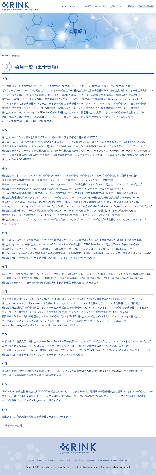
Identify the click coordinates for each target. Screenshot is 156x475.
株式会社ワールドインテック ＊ (54, 416)
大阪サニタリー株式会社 (109, 112)
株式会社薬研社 (10, 371)
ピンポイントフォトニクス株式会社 (104, 307)
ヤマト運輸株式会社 (30, 371)
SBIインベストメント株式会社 (79, 108)
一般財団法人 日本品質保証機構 (20, 278)
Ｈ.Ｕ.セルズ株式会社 (113, 103)
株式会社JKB (39, 188)
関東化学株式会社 (134, 142)
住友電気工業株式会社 (44, 210)
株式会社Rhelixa (136, 396)
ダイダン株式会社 (54, 240)
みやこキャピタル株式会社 (16, 346)
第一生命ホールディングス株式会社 (21, 240)
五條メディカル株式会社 (111, 155)
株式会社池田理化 (129, 95)
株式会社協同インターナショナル (20, 150)
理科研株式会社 (98, 391)
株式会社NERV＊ (11, 282)
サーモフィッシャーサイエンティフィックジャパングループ (35, 184)
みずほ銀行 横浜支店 (14, 341)
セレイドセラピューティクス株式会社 (82, 219)
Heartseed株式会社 (39, 303)
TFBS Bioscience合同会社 (98, 244)
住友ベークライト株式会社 (71, 210)
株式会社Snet (54, 108)
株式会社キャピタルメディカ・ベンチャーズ (118, 146)
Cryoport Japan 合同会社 (99, 184)
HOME (64, 6)
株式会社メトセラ (101, 350)
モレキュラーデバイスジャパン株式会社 (61, 354)
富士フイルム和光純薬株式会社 (19, 416)
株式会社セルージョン (14, 215)
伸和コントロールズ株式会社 (74, 206)
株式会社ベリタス (68, 325)
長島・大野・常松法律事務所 (18, 274)
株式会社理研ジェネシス (121, 391)
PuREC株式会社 (78, 316)
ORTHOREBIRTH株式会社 (39, 121)
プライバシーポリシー (107, 460)
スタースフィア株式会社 (137, 206)
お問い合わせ (116, 6)
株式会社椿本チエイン (14, 244)
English (142, 6)
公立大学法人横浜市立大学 (46, 375)
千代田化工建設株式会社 (128, 240)
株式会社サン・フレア (52, 180)
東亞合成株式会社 (45, 253)
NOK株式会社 (47, 112)
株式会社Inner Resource (105, 99)
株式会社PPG (76, 307)
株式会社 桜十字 (31, 180)
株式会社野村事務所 (53, 282)
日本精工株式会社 (87, 278)
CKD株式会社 (87, 193)
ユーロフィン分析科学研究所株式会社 (78, 371)
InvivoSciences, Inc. (130, 99)
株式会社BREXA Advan (55, 95)
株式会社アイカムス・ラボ (76, 86)
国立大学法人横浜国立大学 (16, 375)
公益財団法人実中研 (125, 193)
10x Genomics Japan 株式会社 (18, 253)
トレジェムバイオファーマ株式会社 (75, 257)
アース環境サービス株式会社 (18, 86)
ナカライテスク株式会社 (53, 274)
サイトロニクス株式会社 (127, 184)
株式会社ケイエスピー (42, 155)
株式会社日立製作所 (13, 307)
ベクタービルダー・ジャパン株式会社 (106, 321)
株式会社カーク (10, 137)
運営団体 (123, 460)
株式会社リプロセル (77, 396)
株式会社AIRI (123, 86)
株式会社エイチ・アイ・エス (82, 103)
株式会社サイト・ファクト (16, 175)
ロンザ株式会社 (52, 400)
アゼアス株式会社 (11, 95)
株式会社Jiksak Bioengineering (37, 202)
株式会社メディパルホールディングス (70, 350)
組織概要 (87, 6)
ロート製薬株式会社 (13, 400)
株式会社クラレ (72, 150)
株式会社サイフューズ (91, 175)
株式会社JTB (75, 180)
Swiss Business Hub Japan (106, 206)
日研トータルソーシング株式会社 (117, 274)
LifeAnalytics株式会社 (13, 391)
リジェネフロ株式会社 (53, 396)
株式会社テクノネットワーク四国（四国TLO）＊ (28, 249)
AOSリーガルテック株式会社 (50, 103)
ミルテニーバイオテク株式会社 (52, 346)
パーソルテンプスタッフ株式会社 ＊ (21, 321)
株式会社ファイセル (136, 307)
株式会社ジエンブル (69, 193)
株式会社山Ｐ (49, 371)
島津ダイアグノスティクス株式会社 (44, 197)
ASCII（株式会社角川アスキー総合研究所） (126, 90)
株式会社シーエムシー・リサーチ (65, 188)
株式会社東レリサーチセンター (19, 257)
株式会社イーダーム (82, 95)
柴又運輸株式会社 (94, 202)
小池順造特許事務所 (136, 155)
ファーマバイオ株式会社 (15, 312)
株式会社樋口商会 (130, 303)
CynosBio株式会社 (42, 175)
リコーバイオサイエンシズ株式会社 (21, 396)
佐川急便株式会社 (11, 180)
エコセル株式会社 (135, 103)
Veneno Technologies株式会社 (18, 325)
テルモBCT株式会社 (120, 249)
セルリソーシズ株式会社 (47, 219)
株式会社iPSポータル (103, 86)
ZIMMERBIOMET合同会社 (69, 202)
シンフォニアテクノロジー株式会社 (84, 197)
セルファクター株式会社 (108, 215)
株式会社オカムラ (133, 112)
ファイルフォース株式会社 (43, 312)
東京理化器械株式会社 (88, 253)
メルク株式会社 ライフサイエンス (130, 350)
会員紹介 (130, 6)
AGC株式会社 (76, 90)
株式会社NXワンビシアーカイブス (20, 112)
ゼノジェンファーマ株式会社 (99, 180)
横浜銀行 (135, 371)
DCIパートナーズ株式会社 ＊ (67, 244)
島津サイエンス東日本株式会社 (121, 202)
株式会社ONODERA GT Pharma (19, 99)
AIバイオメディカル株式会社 (17, 103)
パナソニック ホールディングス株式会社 (73, 303)
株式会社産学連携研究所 (15, 188)
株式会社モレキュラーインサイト (20, 354)
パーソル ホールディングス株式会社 (67, 299)
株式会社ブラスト (59, 316)
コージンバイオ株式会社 (83, 155)
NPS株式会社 (63, 112)
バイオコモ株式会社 (13, 299)
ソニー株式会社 (10, 224)
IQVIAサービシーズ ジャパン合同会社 (22, 90)
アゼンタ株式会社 (31, 95)
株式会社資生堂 (105, 193)
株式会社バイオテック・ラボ (125, 299)
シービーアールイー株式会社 (103, 188)
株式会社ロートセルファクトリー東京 (69, 391)
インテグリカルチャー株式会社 (75, 99)
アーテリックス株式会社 (48, 86)
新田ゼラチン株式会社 (110, 278)
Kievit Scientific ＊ (36, 146)
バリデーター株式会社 (108, 303)
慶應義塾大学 (62, 155)
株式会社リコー (143, 391)
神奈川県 (24, 137)
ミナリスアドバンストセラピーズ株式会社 (127, 341)
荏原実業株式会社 (108, 108)
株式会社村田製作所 (118, 346)
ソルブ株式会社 (76, 184)
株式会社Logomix (33, 400)
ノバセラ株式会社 (31, 282)
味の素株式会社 (92, 90)
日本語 (150, 6)
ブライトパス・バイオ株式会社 (124, 316)
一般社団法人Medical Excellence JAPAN (24, 350)
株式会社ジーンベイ (46, 193)
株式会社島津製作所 (13, 197)
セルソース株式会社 (58, 215)
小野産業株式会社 (31, 117)
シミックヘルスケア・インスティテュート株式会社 (30, 206)
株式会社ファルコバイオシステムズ (78, 312)
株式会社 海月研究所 (51, 150)
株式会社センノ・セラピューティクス (124, 219)
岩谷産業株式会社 (47, 99)
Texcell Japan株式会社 (125, 244)
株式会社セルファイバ (82, 215)
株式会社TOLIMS (46, 257)
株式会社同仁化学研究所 (114, 253)
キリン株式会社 (84, 146)
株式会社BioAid (98, 299)
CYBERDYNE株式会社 (66, 175)
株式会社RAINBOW (37, 391)
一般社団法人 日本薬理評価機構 (59, 278)
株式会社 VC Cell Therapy (113, 312)
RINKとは (75, 6)
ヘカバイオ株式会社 (47, 325)
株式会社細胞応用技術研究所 (120, 175)
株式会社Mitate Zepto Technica (46, 341)
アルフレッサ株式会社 (56, 90)
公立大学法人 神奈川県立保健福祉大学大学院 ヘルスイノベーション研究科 (42, 142)
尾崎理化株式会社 (11, 117)
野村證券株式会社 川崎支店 (80, 282)
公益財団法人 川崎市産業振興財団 (102, 142)
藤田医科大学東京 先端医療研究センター (25, 316)
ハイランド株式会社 (35, 299)
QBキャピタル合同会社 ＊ (61, 146)
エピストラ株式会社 (130, 108)
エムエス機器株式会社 (83, 112)
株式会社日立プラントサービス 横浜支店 (46, 307)
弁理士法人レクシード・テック (106, 396)
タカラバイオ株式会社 (77, 240)
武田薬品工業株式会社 (102, 240)
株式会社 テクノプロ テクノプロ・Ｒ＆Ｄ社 (81, 249)
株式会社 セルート (37, 215)
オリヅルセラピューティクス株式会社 (112, 117)
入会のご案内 (100, 6)
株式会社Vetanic (97, 316)
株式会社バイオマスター (15, 303)
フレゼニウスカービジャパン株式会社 (63, 321)
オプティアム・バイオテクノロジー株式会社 (66, 117)
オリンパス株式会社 (13, 121)
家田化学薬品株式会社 (106, 95)
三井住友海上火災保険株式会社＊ (87, 346)
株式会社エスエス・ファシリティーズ (22, 108)
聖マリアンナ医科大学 (99, 210)
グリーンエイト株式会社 (15, 155)
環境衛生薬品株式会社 (14, 146)
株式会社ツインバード (39, 244)
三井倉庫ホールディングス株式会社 (83, 341)
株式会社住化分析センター (16, 210)
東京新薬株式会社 (65, 253)
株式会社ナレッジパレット (83, 274)
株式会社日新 (143, 274)
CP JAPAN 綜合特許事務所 (17, 193)
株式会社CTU (9, 202)
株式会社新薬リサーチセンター (122, 197)
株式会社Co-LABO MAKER (17, 159)
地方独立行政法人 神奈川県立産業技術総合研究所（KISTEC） (65, 137)
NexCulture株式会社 (133, 278)
